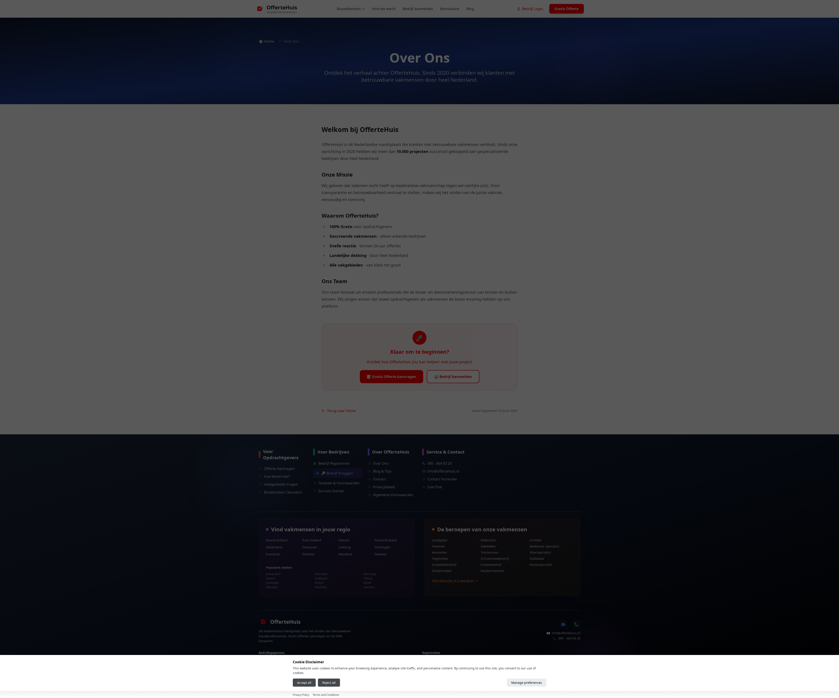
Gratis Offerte (567, 8)
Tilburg (368, 578)
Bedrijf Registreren (334, 463)
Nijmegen (272, 587)
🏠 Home (266, 41)
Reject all (329, 683)
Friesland (272, 554)
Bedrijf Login (532, 8)
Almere (319, 583)
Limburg (344, 547)
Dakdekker (488, 546)
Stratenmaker (442, 571)
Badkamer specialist (544, 546)
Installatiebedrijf (444, 565)
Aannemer (439, 552)
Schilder (536, 540)
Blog (470, 8)
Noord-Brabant (385, 540)
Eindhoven (321, 578)
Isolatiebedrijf (491, 565)
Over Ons (381, 463)
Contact (379, 479)
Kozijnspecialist (541, 565)
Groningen (382, 547)
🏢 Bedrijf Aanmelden (453, 376)
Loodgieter (440, 540)
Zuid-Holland (311, 540)
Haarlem (369, 587)
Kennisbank (449, 8)
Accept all (304, 683)
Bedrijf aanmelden (418, 8)
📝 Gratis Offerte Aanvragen (391, 376)
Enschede (320, 587)
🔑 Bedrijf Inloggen (337, 473)
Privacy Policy (301, 695)
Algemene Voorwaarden (393, 494)
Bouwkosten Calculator (283, 492)
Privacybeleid (384, 487)
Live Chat (434, 487)
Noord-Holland (277, 540)
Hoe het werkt (384, 8)
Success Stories (331, 490)
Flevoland (345, 554)
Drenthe (308, 554)
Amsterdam (273, 574)
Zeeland (380, 554)
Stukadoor (537, 558)
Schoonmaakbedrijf (495, 558)
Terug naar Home (341, 410)
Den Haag (370, 574)
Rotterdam (321, 574)
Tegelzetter (440, 558)
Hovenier (438, 546)
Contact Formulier (442, 479)
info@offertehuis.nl (443, 471)
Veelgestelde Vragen (281, 484)
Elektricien (488, 540)
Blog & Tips (382, 471)
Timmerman (490, 552)
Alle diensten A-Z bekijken (453, 580)
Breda (367, 583)
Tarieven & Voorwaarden (338, 483)
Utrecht (343, 540)
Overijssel (309, 547)
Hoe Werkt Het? (277, 476)
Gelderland (274, 547)
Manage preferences (526, 683)
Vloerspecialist (540, 552)
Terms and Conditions (326, 695)
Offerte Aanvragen (279, 468)
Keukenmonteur (492, 571)
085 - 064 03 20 (439, 463)
